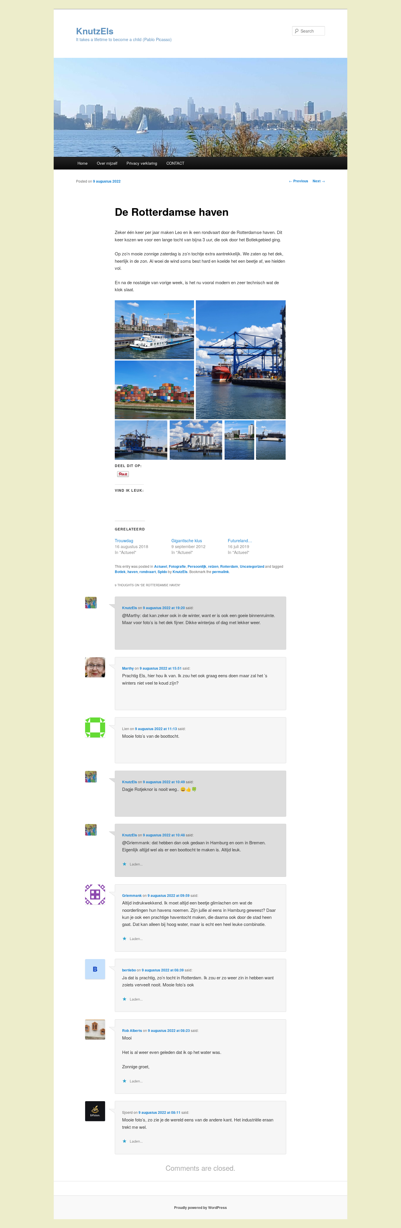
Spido (162, 571)
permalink (220, 571)
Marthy (128, 668)
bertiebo (129, 970)
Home (82, 163)
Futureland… (240, 540)
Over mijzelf (107, 163)
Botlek (120, 571)
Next (319, 180)
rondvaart (147, 571)
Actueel (160, 566)
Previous (298, 180)
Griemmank (132, 895)
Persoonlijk (197, 566)
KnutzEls (95, 30)
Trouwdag (124, 540)
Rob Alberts (132, 1030)
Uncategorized (252, 566)
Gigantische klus (186, 540)
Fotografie (177, 566)
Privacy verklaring (142, 163)
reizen (213, 566)
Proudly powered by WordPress (200, 1207)
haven (132, 571)
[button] (154, 329)
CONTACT (175, 163)
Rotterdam (229, 566)
